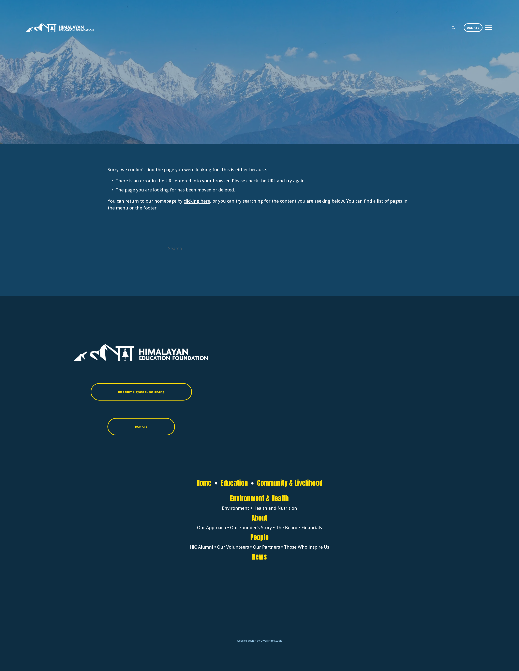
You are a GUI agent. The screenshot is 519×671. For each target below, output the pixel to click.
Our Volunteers (233, 547)
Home (203, 483)
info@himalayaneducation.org (141, 392)
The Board (286, 528)
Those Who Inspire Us (306, 547)
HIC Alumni (201, 547)
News (259, 557)
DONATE (473, 28)
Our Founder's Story (251, 528)
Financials (311, 528)
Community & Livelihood (290, 483)
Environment (235, 508)
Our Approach (211, 528)
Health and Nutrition (275, 508)
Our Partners (266, 547)
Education (234, 483)
